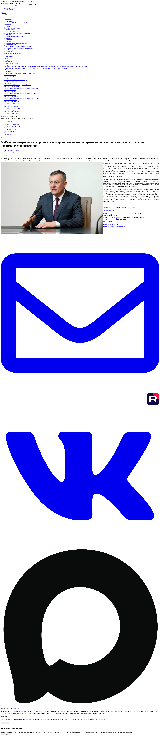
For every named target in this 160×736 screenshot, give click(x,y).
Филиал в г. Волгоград (11, 91)
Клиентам (7, 41)
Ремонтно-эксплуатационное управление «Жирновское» (22, 93)
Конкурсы (7, 58)
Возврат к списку (108, 210)
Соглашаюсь (5, 723)
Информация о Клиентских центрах (15, 43)
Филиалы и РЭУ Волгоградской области (17, 23)
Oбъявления (8, 34)
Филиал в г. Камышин (11, 96)
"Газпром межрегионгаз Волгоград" (114, 226)
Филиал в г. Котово (10, 100)
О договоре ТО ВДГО (11, 63)
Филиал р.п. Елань (10, 90)
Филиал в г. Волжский (11, 86)
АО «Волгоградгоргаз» (11, 50)
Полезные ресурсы (10, 152)
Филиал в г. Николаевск (12, 103)
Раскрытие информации (12, 60)
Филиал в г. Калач (10, 95)
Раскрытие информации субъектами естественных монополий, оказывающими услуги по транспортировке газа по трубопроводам (46, 66)
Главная (3, 138)
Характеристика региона (12, 31)
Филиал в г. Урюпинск (11, 111)
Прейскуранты (9, 21)
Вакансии (7, 71)
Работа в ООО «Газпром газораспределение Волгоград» (22, 73)
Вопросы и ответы (10, 78)
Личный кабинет (9, 8)
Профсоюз (7, 38)
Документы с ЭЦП (10, 45)
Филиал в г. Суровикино (12, 110)
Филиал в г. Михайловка (12, 101)
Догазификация (9, 76)
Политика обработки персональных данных (18, 33)
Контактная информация (12, 28)
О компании (8, 18)
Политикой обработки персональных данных (58, 719)
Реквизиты (7, 24)
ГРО (5, 70)
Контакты (7, 83)
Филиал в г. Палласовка (12, 106)
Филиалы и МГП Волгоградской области (17, 85)
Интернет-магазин (10, 75)
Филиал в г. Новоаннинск (12, 105)
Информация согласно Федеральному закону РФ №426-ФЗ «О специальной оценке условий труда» (35, 68)
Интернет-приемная (10, 81)
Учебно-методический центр (13, 36)
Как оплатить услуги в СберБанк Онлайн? (17, 46)
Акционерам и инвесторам (12, 53)
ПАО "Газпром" (108, 221)
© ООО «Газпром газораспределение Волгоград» (118, 214)
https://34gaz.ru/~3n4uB (128, 207)
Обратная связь (9, 29)
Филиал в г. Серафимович (12, 108)
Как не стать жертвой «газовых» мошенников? (19, 48)
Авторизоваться (5, 734)
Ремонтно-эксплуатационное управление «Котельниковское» (23, 98)
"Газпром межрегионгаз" (110, 224)
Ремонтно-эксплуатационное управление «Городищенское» (23, 88)
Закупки (7, 26)
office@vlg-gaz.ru (121, 219)
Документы (8, 39)
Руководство (8, 19)
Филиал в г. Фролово (11, 113)
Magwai (16, 708)
